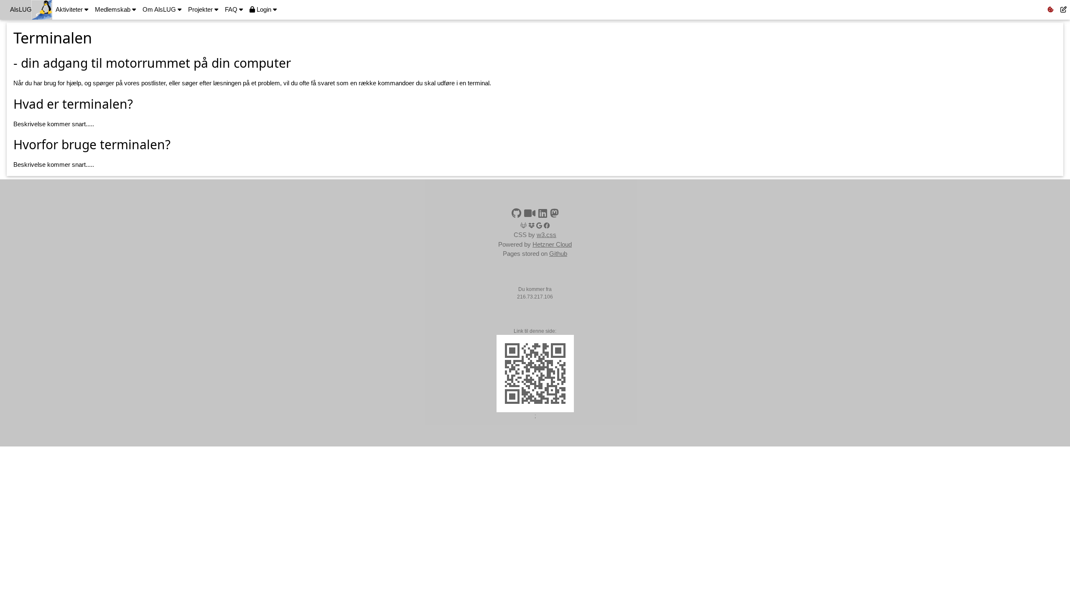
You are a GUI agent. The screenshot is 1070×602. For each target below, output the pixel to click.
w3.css (546, 234)
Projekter (201, 9)
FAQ (232, 9)
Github (558, 253)
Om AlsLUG (160, 9)
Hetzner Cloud (552, 244)
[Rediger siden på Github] (1063, 10)
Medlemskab (113, 9)
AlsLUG (21, 9)
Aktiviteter (70, 9)
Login (264, 9)
